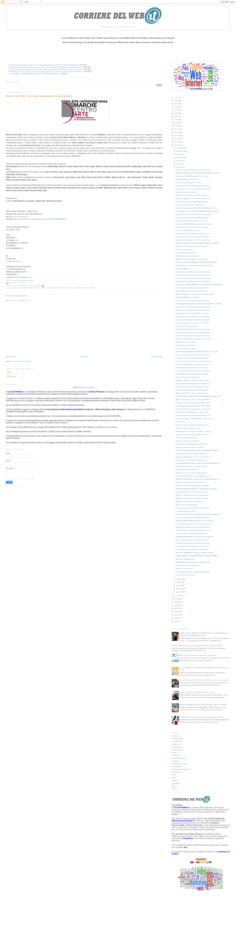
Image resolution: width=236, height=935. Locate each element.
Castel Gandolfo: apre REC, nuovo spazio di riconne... (194, 272)
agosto (178, 161)
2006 (176, 611)
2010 (176, 599)
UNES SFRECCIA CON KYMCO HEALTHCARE (192, 374)
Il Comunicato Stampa (179, 763)
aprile (178, 582)
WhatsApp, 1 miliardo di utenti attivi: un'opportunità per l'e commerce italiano (196, 645)
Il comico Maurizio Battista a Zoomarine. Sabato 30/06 (194, 265)
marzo (178, 585)
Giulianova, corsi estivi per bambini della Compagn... (193, 307)
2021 (176, 116)
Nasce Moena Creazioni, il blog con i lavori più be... (193, 508)
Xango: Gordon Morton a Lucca (186, 192)
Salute (174, 786)
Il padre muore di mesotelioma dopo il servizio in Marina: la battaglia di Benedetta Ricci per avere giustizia (46, 69)
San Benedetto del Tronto (85, 288)
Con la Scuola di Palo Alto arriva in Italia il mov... (192, 454)
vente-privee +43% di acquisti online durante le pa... (193, 300)
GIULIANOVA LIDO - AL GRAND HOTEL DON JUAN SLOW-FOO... (198, 514)
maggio (179, 579)
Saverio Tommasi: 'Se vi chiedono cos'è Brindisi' (192, 549)
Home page (84, 356)
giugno (178, 167)
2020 (176, 119)
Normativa (175, 780)
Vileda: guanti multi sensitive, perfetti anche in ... (192, 460)
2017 (176, 129)
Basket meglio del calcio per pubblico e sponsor (192, 195)
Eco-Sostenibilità (177, 750)
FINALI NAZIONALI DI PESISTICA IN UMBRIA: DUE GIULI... (197, 489)
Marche (44, 288)
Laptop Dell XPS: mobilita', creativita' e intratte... (192, 466)
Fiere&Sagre (176, 755)
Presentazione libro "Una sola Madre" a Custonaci (192, 313)
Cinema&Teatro (177, 747)
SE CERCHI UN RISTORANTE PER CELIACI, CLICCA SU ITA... (197, 351)
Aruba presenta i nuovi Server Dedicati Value (191, 482)
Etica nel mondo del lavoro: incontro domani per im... (193, 524)
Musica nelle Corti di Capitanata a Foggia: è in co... (193, 233)
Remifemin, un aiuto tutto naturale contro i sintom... (193, 237)
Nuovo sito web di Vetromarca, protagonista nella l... (193, 485)
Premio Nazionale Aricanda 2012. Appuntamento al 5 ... (194, 332)
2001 (176, 621)
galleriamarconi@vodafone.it (21, 277)
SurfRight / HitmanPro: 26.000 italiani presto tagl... (193, 380)
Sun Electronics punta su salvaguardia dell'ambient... (193, 527)
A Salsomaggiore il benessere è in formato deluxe (192, 291)
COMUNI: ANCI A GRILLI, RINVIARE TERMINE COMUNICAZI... (198, 396)
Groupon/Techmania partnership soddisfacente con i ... (194, 415)
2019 (176, 123)
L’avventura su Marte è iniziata (186, 511)
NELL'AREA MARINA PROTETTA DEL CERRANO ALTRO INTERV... (199, 284)
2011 (176, 595)
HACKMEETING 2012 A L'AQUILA (188, 297)
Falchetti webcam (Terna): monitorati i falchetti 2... (192, 246)
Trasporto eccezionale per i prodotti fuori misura (192, 498)
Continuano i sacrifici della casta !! (187, 469)
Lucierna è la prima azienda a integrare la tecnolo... (192, 358)
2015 (176, 135)
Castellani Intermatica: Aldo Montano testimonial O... (193, 409)
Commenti (12, 376)
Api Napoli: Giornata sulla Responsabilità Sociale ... (193, 217)
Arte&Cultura (176, 744)
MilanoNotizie (177, 772)
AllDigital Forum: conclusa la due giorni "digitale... (193, 335)
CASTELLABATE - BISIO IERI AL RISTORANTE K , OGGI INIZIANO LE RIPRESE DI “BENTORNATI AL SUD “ (203, 634)
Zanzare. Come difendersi (184, 249)
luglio (178, 164)
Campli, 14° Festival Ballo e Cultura (188, 230)
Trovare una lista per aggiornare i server (189, 182)
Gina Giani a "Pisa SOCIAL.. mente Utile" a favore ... (193, 176)
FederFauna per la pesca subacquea (187, 256)
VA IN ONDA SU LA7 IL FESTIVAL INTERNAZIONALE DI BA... (197, 211)
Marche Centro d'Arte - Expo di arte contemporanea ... (193, 186)
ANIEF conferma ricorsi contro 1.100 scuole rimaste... (193, 399)
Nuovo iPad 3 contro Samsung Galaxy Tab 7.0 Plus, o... (194, 281)
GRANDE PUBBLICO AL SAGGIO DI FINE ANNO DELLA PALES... (198, 173)
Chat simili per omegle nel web (186, 253)
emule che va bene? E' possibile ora (187, 441)
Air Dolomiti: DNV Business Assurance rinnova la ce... (194, 339)
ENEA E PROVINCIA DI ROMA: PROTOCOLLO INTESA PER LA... (198, 463)
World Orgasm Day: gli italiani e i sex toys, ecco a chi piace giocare (200, 717)
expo (38, 288)
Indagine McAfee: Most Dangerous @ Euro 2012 (192, 412)
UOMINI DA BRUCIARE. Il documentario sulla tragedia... (195, 536)
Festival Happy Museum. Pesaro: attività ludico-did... (193, 329)
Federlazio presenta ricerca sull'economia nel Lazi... (193, 387)
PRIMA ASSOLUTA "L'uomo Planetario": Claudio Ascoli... (195, 294)
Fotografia (175, 761)
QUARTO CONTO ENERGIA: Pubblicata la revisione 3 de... (195, 521)
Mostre (174, 775)
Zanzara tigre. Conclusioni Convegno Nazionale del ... (194, 189)
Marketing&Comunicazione (181, 769)
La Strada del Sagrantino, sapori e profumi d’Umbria (193, 275)
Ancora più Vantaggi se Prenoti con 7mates (190, 447)
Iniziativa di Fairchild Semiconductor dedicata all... (193, 540)
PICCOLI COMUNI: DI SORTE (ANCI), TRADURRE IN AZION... (197, 450)
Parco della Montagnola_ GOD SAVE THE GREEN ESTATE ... (196, 208)
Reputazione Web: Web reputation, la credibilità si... (193, 383)
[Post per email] (42, 285)
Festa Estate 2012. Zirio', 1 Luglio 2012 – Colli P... (192, 323)
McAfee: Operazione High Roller (187, 505)
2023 (176, 110)
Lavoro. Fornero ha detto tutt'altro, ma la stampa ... (192, 390)
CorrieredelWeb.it (178, 738)
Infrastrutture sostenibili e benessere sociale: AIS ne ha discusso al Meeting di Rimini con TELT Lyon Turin (46, 67)
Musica (174, 777)
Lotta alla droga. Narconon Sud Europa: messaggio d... (194, 371)
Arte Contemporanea (25, 288)
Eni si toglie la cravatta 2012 (185, 575)
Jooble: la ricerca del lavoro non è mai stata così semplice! (197, 655)
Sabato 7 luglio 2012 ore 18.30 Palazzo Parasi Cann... (193, 240)
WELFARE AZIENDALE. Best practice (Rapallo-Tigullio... (195, 552)
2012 (176, 145)
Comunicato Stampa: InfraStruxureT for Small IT (192, 444)
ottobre (178, 154)
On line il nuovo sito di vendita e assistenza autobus (193, 361)
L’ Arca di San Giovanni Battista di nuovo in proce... (193, 546)
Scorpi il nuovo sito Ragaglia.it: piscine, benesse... (192, 367)
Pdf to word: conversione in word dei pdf (189, 501)
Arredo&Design (177, 741)
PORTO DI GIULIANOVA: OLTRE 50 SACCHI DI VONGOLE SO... (198, 479)
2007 (176, 608)
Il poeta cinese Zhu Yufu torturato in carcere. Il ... (192, 221)
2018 (176, 126)
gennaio (179, 592)
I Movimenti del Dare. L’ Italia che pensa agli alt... (192, 393)
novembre (179, 151)
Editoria (174, 752)
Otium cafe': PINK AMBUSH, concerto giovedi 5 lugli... (194, 224)
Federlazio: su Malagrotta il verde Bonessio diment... (193, 320)
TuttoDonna (176, 783)
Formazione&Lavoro (179, 758)
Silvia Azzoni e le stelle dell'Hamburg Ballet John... (193, 201)
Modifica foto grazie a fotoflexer (186, 342)
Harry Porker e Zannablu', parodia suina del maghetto (193, 316)
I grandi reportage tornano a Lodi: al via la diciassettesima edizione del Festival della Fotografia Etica (44, 65)
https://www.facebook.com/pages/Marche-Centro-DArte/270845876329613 (40, 219)
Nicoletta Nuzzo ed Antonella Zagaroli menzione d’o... (194, 530)
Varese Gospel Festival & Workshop (187, 377)
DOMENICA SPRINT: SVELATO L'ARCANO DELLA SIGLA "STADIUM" (202, 704)
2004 (176, 618)
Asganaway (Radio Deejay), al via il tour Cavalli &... (193, 457)
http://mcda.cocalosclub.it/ (19, 217)
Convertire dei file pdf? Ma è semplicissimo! (190, 205)
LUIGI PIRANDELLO (183, 268)
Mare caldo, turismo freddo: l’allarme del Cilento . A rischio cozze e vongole (203, 680)
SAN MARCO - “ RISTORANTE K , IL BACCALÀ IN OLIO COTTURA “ (35, 74)
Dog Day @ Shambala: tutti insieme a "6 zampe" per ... (194, 198)
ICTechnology (176, 766)
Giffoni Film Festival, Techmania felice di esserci (192, 434)
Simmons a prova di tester (184, 568)
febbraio (179, 588)
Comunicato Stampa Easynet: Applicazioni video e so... (194, 364)
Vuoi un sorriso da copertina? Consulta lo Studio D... (193, 355)
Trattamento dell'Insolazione (185, 559)
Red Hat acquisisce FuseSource (186, 345)
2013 (176, 142)
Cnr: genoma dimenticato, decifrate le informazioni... (193, 517)
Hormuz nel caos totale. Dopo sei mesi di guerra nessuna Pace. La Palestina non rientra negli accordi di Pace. (47, 71)
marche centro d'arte (57, 288)
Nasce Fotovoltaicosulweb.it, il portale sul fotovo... (192, 288)
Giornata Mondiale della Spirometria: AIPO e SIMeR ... (194, 406)
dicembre (179, 148)
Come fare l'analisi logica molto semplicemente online (194, 278)
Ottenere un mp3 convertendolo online (188, 428)
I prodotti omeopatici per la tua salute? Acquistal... (192, 227)
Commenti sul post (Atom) (22, 361)
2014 (176, 139)
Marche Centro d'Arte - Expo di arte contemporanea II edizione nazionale (39, 95)
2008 (176, 605)
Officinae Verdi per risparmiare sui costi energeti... (192, 259)
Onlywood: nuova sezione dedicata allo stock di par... (193, 170)
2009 (176, 602)
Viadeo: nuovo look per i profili (186, 326)
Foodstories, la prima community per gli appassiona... (193, 402)
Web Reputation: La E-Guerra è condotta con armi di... (194, 431)
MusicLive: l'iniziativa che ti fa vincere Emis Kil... (192, 495)
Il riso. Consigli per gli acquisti (186, 348)
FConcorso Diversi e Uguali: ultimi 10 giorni (191, 533)
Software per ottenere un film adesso (187, 565)
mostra (70, 288)
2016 (176, 132)
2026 (176, 100)
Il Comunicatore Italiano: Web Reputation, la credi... (193, 543)
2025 (176, 103)
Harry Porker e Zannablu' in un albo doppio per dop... (193, 476)
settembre (179, 157)
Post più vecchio (156, 356)
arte (14, 288)
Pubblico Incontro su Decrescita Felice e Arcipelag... (193, 310)
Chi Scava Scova (181, 422)
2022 (176, 113)
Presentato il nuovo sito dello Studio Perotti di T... (192, 425)
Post (10, 372)
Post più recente (11, 356)
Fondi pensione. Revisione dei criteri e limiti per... (192, 492)
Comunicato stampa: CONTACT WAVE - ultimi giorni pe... (195, 418)
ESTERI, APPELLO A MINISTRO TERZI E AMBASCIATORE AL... (198, 556)
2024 (176, 107)
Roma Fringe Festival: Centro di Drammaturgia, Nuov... (194, 214)
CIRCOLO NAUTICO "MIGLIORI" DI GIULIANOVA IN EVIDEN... (198, 243)
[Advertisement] (118, 51)
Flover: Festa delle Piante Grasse (186, 438)
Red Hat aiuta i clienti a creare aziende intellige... (192, 473)
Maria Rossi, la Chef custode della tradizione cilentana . (196, 692)
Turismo (174, 789)
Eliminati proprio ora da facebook (187, 179)
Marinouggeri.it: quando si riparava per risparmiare (193, 572)
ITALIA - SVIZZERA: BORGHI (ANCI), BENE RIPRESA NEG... (197, 262)
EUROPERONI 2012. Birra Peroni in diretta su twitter (193, 562)
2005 (176, 615)
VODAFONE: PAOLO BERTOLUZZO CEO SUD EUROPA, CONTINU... (199, 304)
